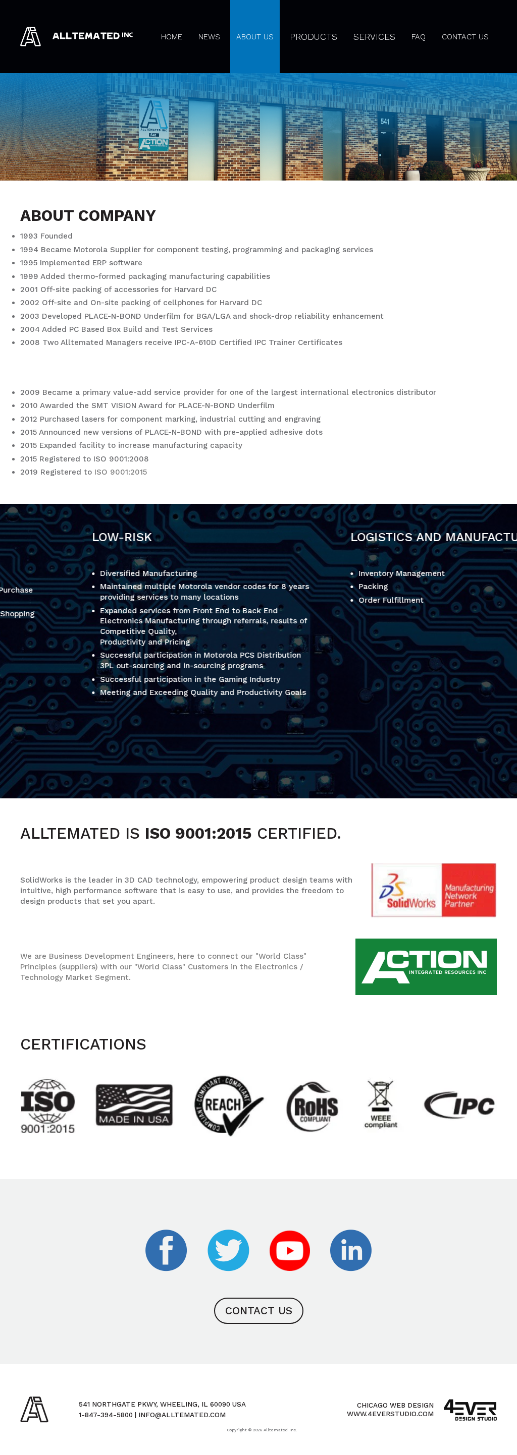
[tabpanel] (129, 614)
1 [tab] (258, 762)
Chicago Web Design (395, 1405)
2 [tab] (265, 762)
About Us (255, 36)
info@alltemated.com (182, 1415)
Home (171, 36)
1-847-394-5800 (106, 1415)
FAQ (418, 36)
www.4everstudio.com (390, 1414)
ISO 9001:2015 (120, 472)
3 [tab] (271, 762)
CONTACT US (258, 1311)
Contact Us (465, 36)
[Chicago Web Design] (470, 1410)
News (209, 36)
